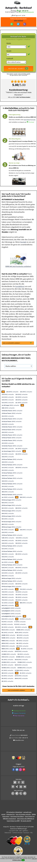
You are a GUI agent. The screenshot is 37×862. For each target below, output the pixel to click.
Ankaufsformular (19, 740)
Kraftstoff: (10, 58)
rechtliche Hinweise (17, 832)
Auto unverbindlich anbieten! (11, 343)
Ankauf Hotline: (15, 737)
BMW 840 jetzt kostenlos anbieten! (18, 266)
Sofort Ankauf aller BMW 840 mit (25, 818)
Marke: (9, 43)
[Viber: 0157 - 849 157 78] (25, 24)
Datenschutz (8, 832)
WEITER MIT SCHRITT (17, 68)
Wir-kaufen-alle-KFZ (26, 821)
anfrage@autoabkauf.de (27, 12)
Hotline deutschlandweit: (18, 20)
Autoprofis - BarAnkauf (18, 7)
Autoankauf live (10, 814)
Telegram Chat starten (20, 713)
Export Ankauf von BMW (13, 821)
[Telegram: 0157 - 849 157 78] (18, 24)
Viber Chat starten (19, 715)
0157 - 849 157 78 (23, 10)
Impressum (26, 832)
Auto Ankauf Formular (29, 119)
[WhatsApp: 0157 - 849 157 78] (17, 10)
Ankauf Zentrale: (15, 735)
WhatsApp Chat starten (20, 710)
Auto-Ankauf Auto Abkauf (17, 816)
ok (23, 860)
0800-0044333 (24, 735)
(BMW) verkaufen (12, 392)
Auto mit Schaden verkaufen (23, 814)
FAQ (31, 832)
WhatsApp (31, 122)
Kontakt (23, 242)
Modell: (9, 51)
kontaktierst (19, 286)
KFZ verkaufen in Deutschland (14, 812)
